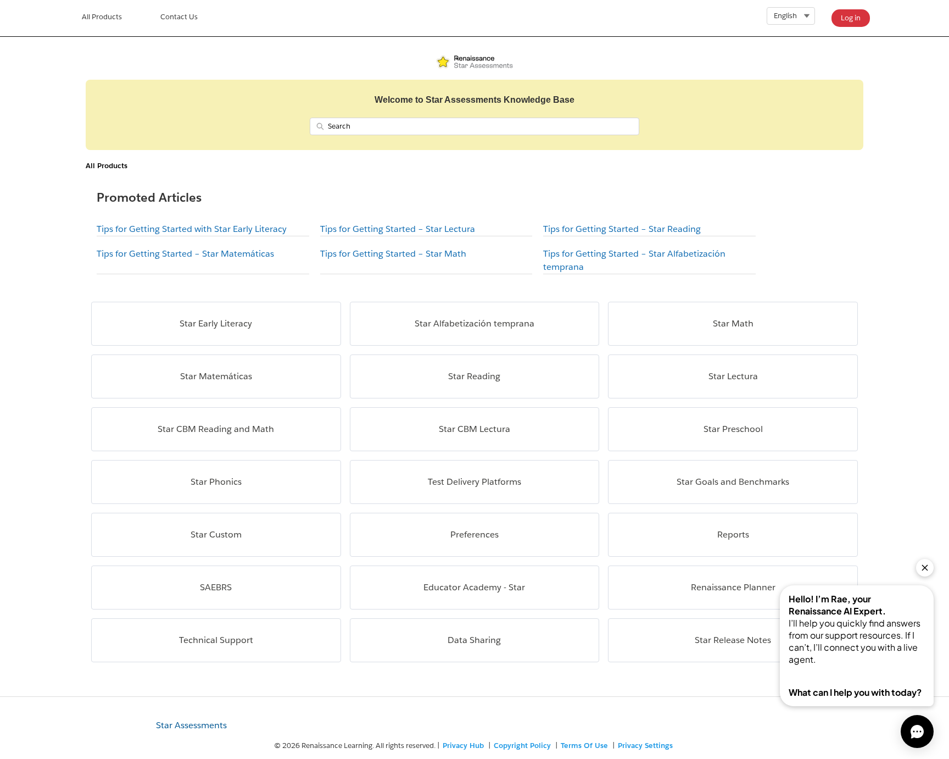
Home (102, 18)
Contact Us (179, 16)
